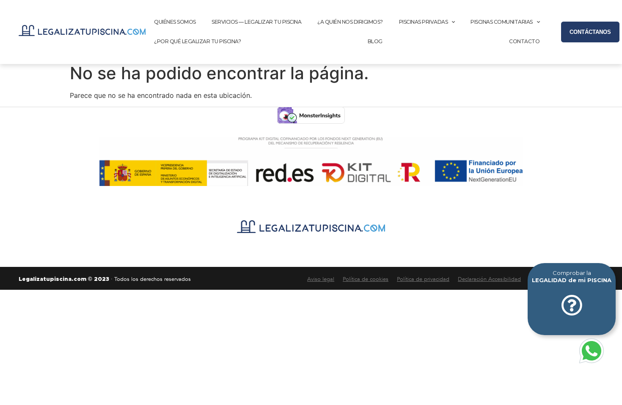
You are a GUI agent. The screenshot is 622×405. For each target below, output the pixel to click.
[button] (590, 32)
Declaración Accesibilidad (489, 279)
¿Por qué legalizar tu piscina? (197, 41)
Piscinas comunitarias (502, 22)
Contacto (524, 41)
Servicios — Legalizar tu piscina (256, 22)
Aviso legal (320, 279)
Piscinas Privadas (423, 22)
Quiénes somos (175, 22)
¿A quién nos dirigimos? (350, 22)
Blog (375, 41)
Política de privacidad (423, 279)
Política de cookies (365, 279)
